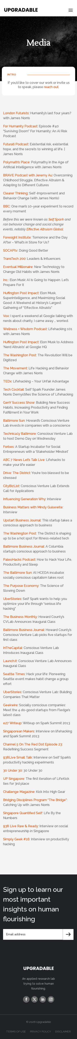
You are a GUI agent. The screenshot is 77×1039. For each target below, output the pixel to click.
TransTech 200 (14, 259)
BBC (6, 206)
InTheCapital (12, 648)
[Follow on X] (34, 999)
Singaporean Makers (18, 731)
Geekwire (10, 705)
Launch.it (10, 661)
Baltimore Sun (14, 421)
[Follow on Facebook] (26, 999)
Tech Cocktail (13, 389)
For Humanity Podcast (20, 126)
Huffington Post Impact (21, 293)
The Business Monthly (20, 617)
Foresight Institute (17, 237)
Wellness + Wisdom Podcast (25, 329)
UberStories (12, 599)
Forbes (8, 447)
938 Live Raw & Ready (20, 826)
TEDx (7, 381)
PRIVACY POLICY (40, 1031)
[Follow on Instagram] (51, 999)
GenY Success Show (18, 403)
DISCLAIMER (63, 1031)
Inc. (5, 280)
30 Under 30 (12, 770)
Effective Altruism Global (44, 229)
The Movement (15, 368)
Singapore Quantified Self (22, 813)
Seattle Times (14, 674)
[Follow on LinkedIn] (42, 999)
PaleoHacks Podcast (19, 560)
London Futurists (16, 113)
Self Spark (56, 219)
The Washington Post (19, 355)
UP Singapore (13, 779)
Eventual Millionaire (18, 267)
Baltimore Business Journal (23, 546)
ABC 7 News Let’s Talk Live (24, 460)
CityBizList (11, 486)
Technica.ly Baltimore (19, 434)
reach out (51, 87)
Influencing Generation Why (24, 499)
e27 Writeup (12, 723)
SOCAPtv (10, 250)
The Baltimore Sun (17, 573)
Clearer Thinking (15, 193)
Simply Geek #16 (16, 839)
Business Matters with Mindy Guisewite (33, 507)
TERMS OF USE (16, 1031)
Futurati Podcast (15, 144)
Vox (6, 316)
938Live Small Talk (17, 757)
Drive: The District (16, 473)
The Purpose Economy (21, 586)
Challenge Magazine (18, 792)
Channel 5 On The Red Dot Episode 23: (33, 744)
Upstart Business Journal (22, 520)
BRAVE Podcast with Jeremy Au (27, 175)
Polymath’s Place (16, 162)
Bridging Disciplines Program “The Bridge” (35, 800)
